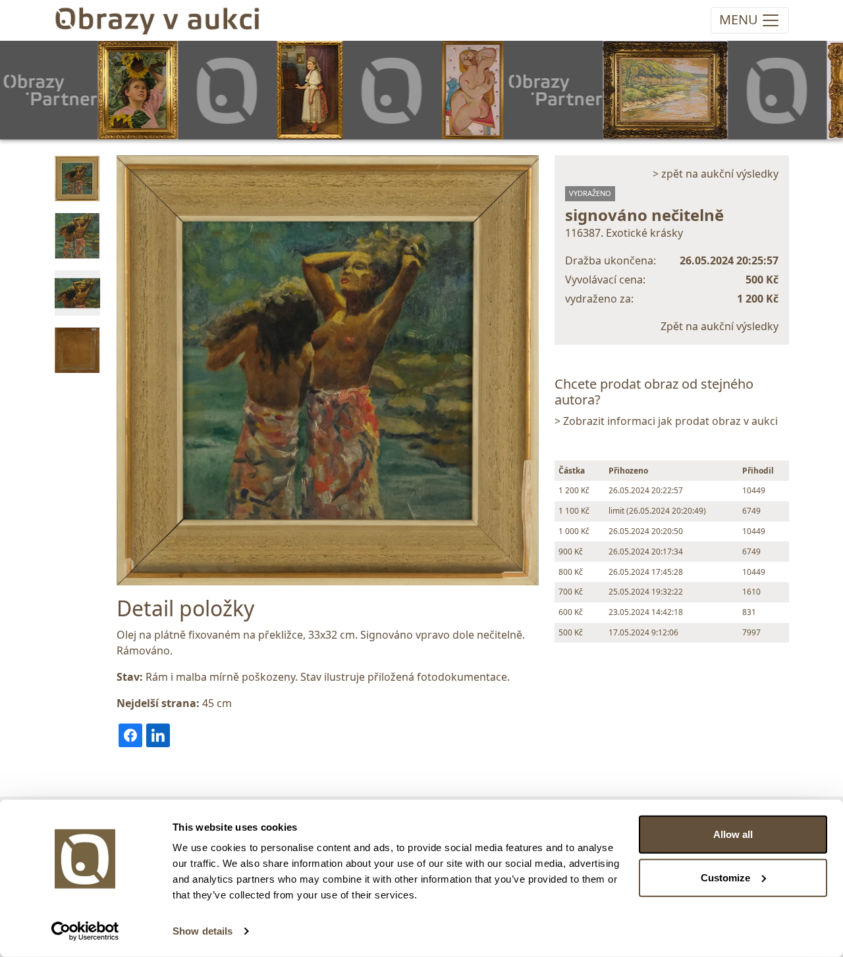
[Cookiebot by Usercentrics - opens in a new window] (85, 931)
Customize (725, 877)
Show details (202, 931)
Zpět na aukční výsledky (719, 326)
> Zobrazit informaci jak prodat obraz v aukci (666, 421)
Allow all (733, 834)
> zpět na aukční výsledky (715, 173)
